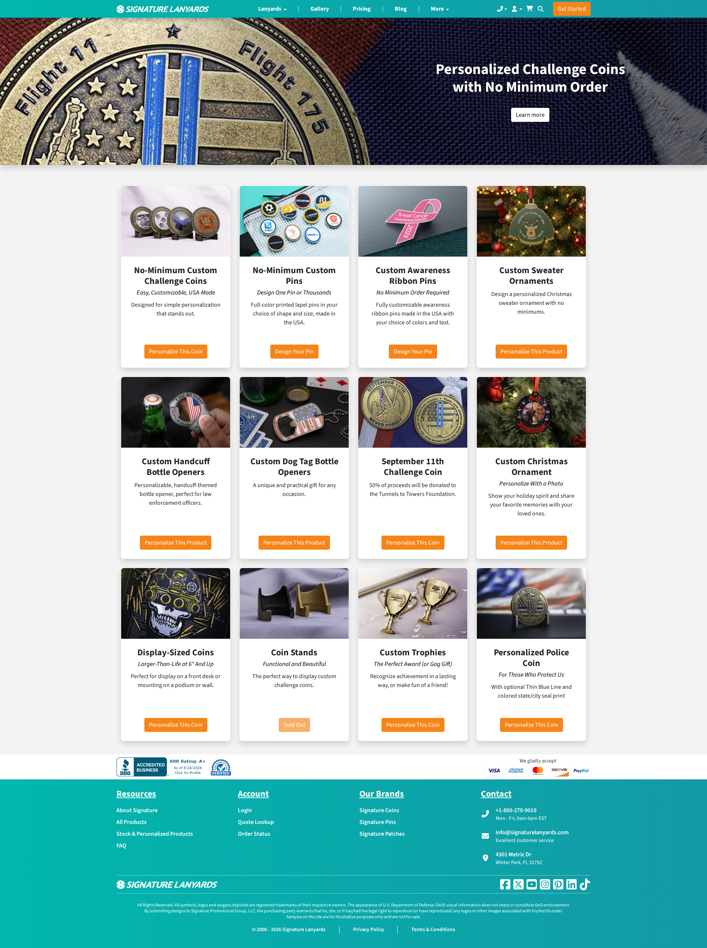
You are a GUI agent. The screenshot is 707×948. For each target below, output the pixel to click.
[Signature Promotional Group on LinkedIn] (571, 884)
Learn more (530, 115)
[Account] (516, 8)
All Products (131, 822)
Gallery (319, 9)
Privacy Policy (368, 929)
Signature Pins (377, 822)
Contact (496, 793)
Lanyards (270, 9)
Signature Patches (382, 834)
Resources (136, 793)
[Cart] (529, 9)
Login (245, 810)
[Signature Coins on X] (518, 884)
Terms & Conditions (433, 929)
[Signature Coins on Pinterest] (558, 884)
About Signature (137, 810)
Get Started (572, 9)
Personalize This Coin (176, 352)
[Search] (540, 8)
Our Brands (381, 793)
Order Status (254, 834)
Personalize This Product (531, 352)
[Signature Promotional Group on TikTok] (585, 884)
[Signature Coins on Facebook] (505, 884)
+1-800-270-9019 (516, 810)
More (438, 9)
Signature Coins (379, 810)
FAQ (121, 846)
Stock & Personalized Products (154, 834)
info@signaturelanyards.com (532, 832)
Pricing (362, 9)
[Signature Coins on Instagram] (545, 884)
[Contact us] (502, 8)
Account (253, 793)
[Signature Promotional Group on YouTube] (532, 884)
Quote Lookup (256, 822)
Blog (401, 9)
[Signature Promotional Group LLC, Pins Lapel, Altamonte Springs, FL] (162, 766)
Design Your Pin (294, 352)
